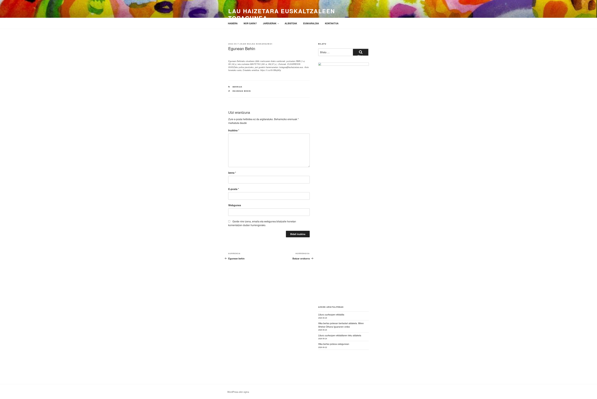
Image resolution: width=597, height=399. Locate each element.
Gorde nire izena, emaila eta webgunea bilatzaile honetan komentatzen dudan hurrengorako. (262, 223)
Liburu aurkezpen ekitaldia (331, 314)
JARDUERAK (269, 23)
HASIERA (233, 23)
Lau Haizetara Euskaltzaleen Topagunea (281, 14)
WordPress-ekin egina (238, 391)
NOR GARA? (250, 23)
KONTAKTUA (331, 23)
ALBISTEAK (291, 23)
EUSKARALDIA (311, 23)
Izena (232, 172)
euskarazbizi (264, 44)
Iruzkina (233, 130)
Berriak (238, 87)
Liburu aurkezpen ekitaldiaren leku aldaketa (339, 335)
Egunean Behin (242, 91)
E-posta (233, 189)
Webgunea (234, 205)
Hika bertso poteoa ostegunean (333, 343)
